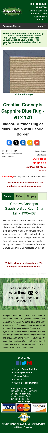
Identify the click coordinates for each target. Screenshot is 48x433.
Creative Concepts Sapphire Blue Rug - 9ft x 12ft (22, 43)
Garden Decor (19, 33)
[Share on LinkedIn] (22, 142)
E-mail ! (26, 292)
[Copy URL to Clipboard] (36, 142)
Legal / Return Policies (25, 369)
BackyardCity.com (12, 26)
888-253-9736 (41, 5)
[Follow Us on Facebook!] (18, 364)
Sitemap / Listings (23, 372)
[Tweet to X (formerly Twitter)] (16, 142)
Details (8, 196)
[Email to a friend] (29, 142)
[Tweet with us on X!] (24, 364)
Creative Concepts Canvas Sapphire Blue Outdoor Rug (21, 38)
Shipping (31, 196)
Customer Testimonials (26, 382)
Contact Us (20, 379)
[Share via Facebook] (9, 142)
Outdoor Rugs (37, 33)
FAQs (19, 196)
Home (6, 33)
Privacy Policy (21, 375)
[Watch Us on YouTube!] (29, 364)
